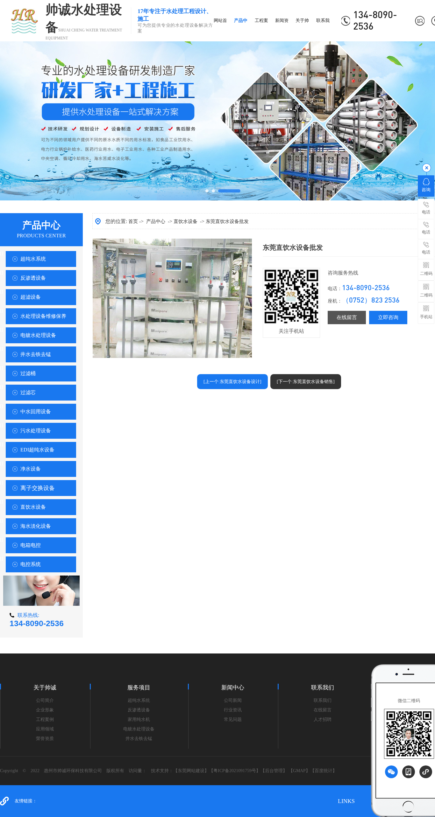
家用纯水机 (139, 719)
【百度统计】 (323, 770)
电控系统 (30, 564)
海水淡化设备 (35, 526)
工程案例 (45, 719)
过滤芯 (28, 392)
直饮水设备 (33, 507)
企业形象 (45, 710)
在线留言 (347, 317)
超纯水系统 (33, 259)
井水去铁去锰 (35, 354)
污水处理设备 (35, 430)
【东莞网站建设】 (191, 770)
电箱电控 (30, 545)
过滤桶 (28, 373)
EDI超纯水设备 (37, 449)
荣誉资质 (45, 738)
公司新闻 (233, 700)
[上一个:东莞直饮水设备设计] (232, 381)
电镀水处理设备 (38, 335)
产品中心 (155, 221)
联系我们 (323, 700)
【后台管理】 (273, 770)
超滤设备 (30, 297)
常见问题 (233, 719)
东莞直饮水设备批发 (227, 221)
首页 (133, 221)
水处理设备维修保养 (43, 316)
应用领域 (45, 729)
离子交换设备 (37, 488)
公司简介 (45, 700)
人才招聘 (323, 719)
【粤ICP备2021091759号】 (234, 770)
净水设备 (30, 468)
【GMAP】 (299, 770)
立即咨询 (388, 317)
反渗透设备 (33, 278)
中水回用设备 (35, 411)
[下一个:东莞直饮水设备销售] (306, 381)
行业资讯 (233, 710)
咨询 (426, 189)
